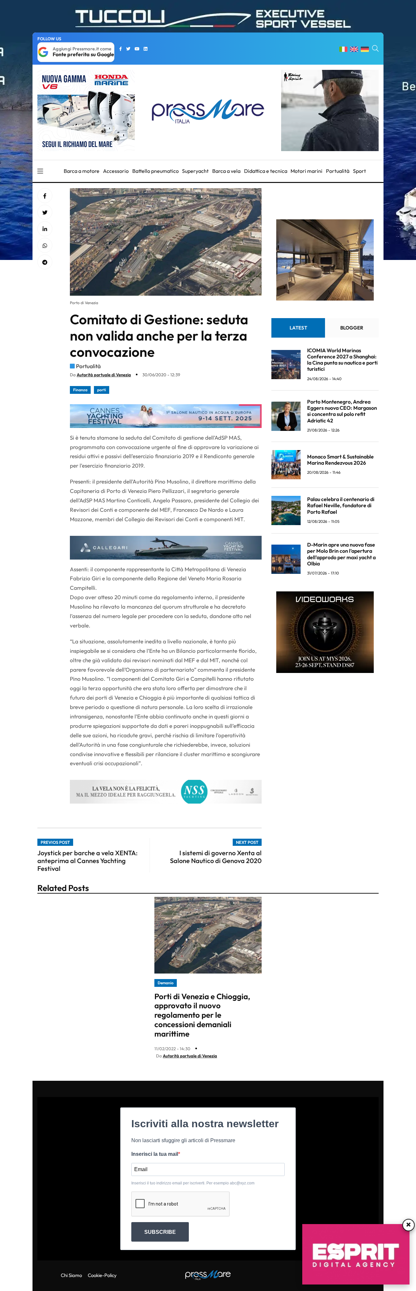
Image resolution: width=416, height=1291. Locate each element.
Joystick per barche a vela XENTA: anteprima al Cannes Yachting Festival (87, 860)
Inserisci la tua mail (154, 1154)
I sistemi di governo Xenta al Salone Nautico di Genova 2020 (216, 857)
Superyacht (195, 171)
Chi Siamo (71, 1275)
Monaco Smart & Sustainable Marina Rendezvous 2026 (340, 459)
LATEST (298, 328)
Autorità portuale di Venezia (104, 374)
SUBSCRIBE (160, 1232)
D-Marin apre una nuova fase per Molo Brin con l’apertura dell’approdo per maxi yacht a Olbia (341, 554)
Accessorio (116, 171)
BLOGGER (351, 328)
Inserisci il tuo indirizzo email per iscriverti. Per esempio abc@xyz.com (192, 1183)
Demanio (166, 982)
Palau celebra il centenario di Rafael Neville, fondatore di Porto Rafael (340, 505)
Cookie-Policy (102, 1275)
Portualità (337, 171)
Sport (359, 171)
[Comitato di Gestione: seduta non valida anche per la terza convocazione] (45, 229)
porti (101, 389)
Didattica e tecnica (265, 171)
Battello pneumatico (155, 171)
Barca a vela (226, 171)
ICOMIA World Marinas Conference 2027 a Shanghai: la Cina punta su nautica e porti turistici (342, 359)
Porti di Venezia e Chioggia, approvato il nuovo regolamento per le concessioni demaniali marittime (202, 1015)
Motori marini (306, 171)
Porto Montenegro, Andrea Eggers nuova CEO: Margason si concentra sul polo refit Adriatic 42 (342, 411)
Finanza (80, 389)
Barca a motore (81, 171)
